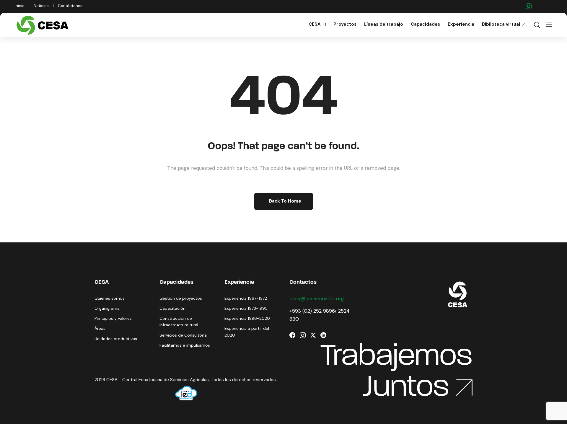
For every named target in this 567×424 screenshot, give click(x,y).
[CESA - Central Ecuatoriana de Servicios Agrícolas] (44, 25)
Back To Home (285, 201)
